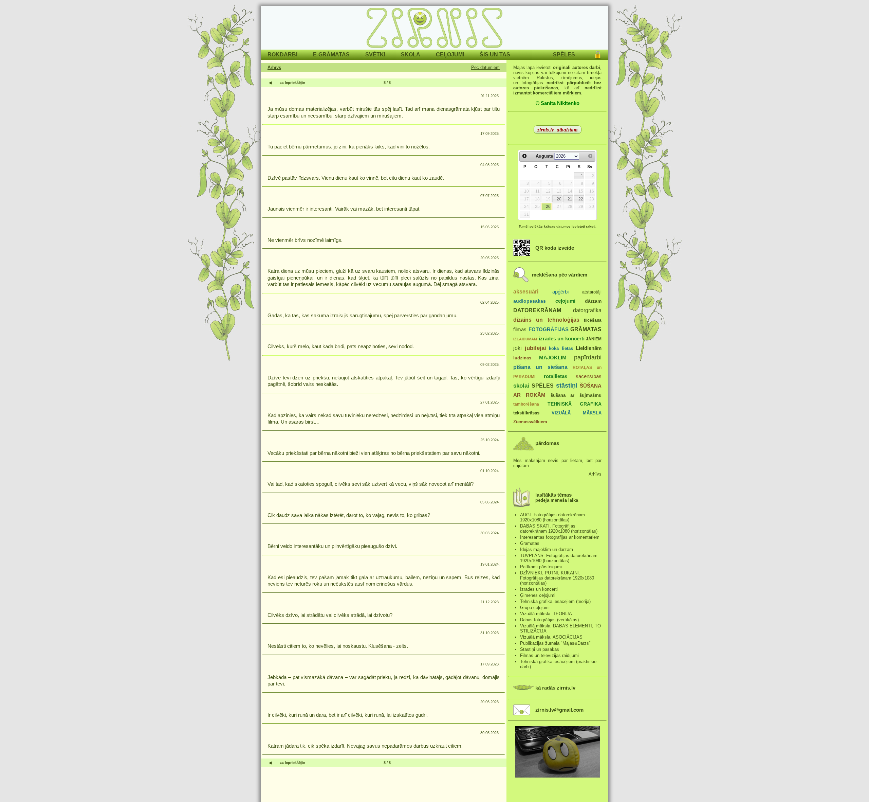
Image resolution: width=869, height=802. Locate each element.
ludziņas (522, 357)
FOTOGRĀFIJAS (549, 329)
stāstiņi (566, 385)
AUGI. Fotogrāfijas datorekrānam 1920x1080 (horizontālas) (552, 517)
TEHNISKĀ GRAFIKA (575, 404)
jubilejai (535, 348)
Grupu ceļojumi (535, 607)
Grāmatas (529, 543)
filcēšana (593, 320)
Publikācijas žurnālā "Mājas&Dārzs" (555, 643)
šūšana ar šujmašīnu (576, 395)
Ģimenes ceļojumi (537, 595)
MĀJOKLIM (553, 357)
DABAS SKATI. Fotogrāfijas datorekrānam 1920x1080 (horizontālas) (558, 528)
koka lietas (561, 348)
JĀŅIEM (594, 339)
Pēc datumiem (485, 67)
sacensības (589, 376)
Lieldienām (589, 348)
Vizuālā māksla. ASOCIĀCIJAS (551, 637)
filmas (519, 329)
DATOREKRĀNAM (537, 310)
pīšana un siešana (540, 367)
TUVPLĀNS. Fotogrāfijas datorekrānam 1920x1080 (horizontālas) (558, 558)
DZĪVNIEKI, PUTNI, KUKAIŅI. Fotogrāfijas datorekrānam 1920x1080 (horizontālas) (557, 578)
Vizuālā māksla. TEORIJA (546, 613)
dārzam (593, 301)
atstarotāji (592, 292)
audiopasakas (529, 301)
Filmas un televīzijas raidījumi (549, 655)
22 (580, 199)
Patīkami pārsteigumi (541, 566)
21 (570, 199)
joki (517, 348)
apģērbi (560, 292)
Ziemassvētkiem (530, 421)
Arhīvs (274, 67)
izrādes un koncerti (562, 338)
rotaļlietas (555, 376)
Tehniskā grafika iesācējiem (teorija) (555, 601)
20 (559, 199)
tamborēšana (526, 404)
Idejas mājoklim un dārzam (546, 549)
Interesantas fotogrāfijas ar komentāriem (559, 537)
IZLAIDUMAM (525, 339)
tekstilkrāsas (526, 412)
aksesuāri (525, 291)
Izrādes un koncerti (539, 589)
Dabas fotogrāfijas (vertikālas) (549, 619)
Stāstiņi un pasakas (539, 649)
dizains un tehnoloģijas (546, 320)
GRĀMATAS (586, 329)
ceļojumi (565, 301)
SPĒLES (543, 385)
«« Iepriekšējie (292, 83)
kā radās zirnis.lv (555, 688)
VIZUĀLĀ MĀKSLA (577, 412)
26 (548, 206)
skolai (521, 385)
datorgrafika (587, 310)
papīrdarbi (588, 357)
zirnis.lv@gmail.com (559, 710)
